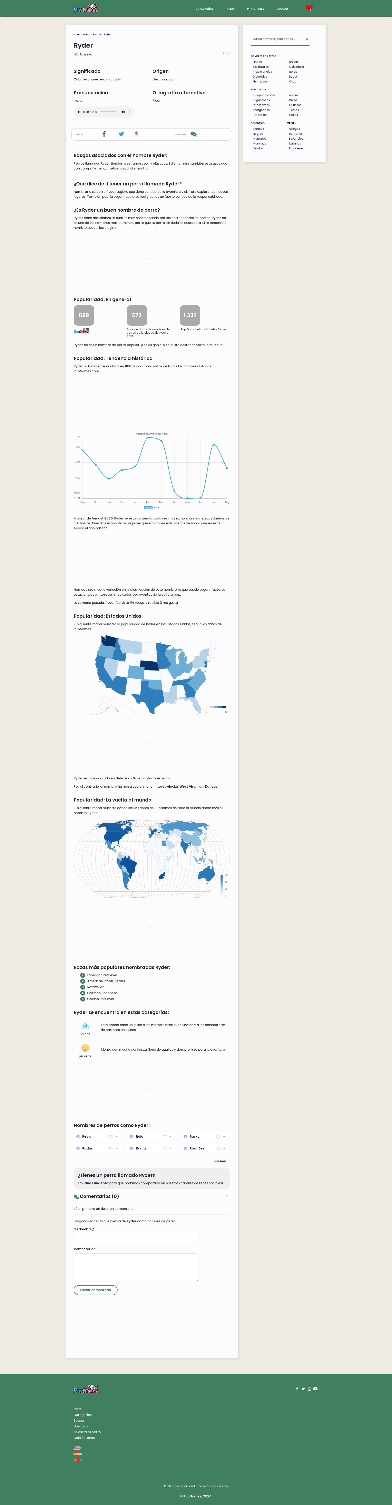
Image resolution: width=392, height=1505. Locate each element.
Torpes (294, 110)
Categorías (83, 1414)
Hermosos (260, 81)
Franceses (296, 148)
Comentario (85, 1249)
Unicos (293, 62)
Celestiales (297, 67)
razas (230, 8)
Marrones (259, 139)
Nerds (293, 72)
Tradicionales (262, 72)
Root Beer (198, 1148)
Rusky (194, 1136)
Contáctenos (84, 1437)
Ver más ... (222, 1161)
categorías (204, 8)
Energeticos (261, 110)
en (81, 1447)
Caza (292, 81)
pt (81, 1460)
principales (255, 8)
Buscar (79, 1420)
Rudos (293, 77)
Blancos (258, 129)
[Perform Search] (307, 39)
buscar (282, 8)
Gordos (258, 148)
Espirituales (261, 67)
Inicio (78, 1409)
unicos (85, 1034)
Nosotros (81, 1426)
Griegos (294, 129)
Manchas (259, 143)
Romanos (296, 134)
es (81, 1453)
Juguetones (261, 100)
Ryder (107, 34)
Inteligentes (261, 105)
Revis (86, 1136)
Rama (141, 1148)
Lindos (257, 62)
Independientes (264, 95)
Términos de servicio (213, 1486)
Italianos (295, 143)
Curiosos (295, 105)
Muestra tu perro (87, 1432)
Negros (258, 134)
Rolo (139, 1136)
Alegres (294, 95)
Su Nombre (84, 1229)
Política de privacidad (179, 1486)
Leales (293, 115)
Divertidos (260, 77)
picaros (85, 1056)
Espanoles (296, 139)
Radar (87, 1148)
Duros (293, 100)
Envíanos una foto (93, 1183)
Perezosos (260, 115)
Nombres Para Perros (87, 34)
